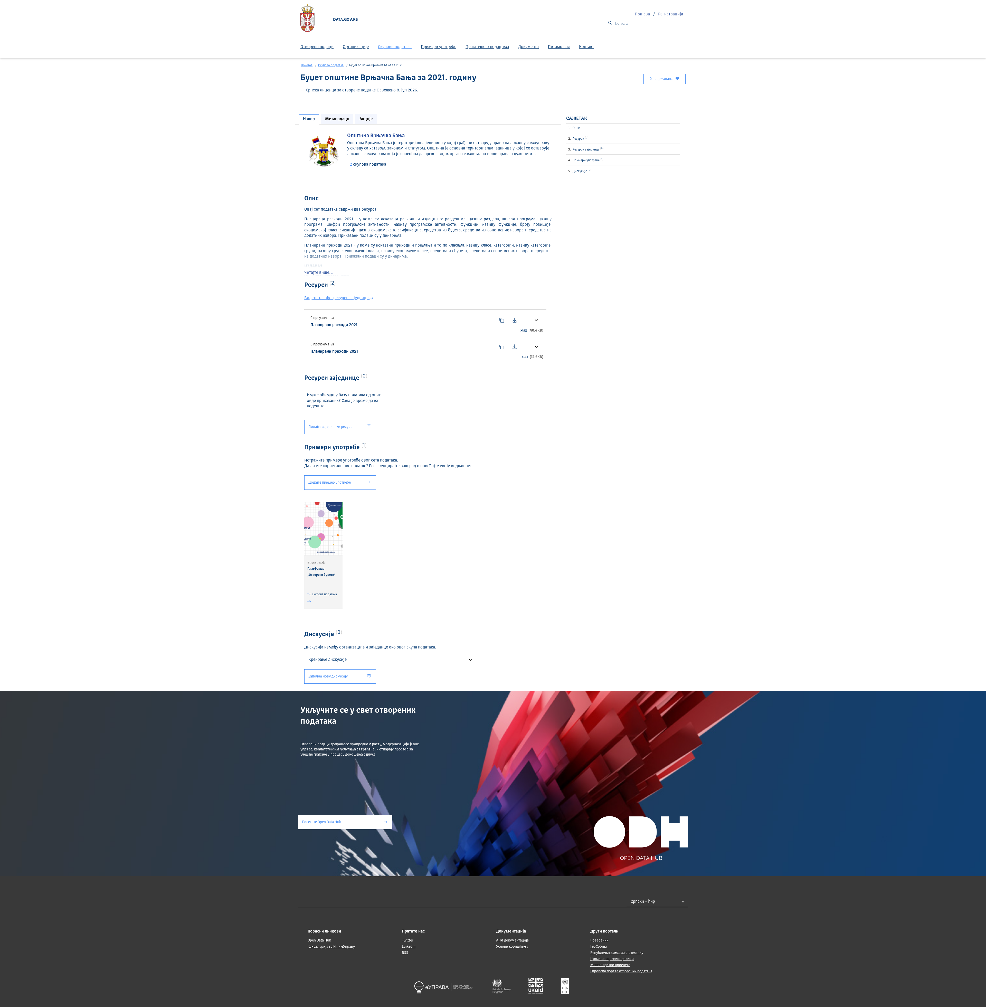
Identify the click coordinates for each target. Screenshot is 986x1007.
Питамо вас (559, 47)
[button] (536, 320)
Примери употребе (438, 47)
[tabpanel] (428, 151)
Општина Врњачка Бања (376, 135)
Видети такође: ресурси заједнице (336, 298)
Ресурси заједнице (588, 149)
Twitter (407, 940)
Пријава (643, 14)
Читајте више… (318, 273)
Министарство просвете (610, 965)
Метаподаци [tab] (337, 119)
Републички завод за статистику (616, 953)
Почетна (306, 65)
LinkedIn (408, 946)
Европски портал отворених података (621, 971)
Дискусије (581, 171)
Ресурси (580, 138)
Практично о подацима (487, 47)
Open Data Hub (319, 940)
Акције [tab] (366, 119)
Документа (528, 47)
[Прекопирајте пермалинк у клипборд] (501, 320)
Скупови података (395, 47)
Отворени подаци (317, 47)
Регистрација (670, 14)
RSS (405, 953)
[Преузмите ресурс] (515, 320)
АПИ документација (512, 940)
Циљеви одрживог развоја (612, 959)
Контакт (586, 47)
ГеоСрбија (598, 946)
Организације (356, 47)
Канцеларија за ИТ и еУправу (331, 946)
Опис (576, 128)
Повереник (599, 940)
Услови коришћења (512, 946)
